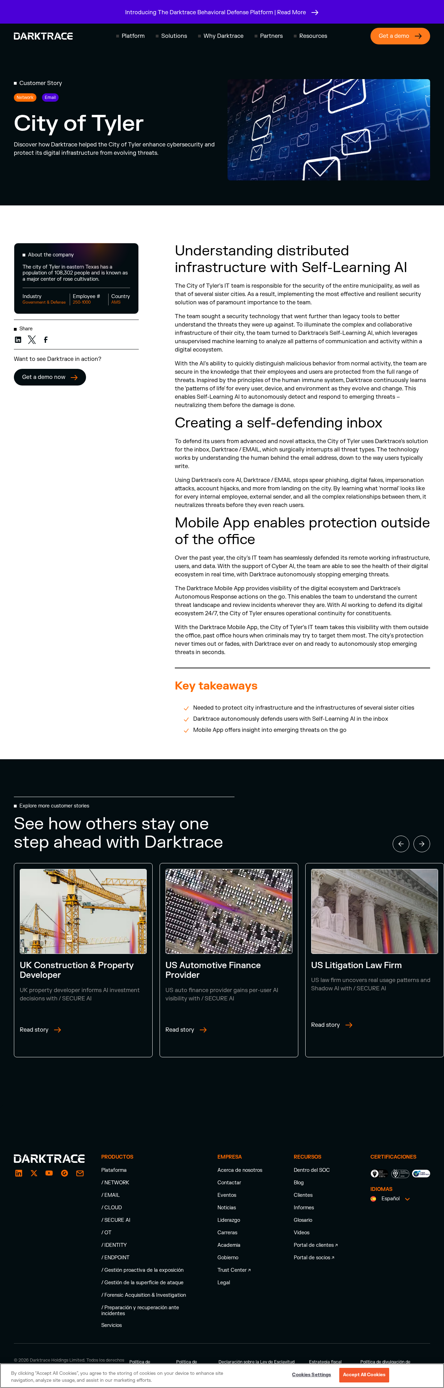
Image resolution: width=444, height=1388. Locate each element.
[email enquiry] (80, 1173)
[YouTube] (49, 1173)
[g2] (64, 1173)
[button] (130, 36)
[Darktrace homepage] (43, 36)
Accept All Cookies (364, 1375)
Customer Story (40, 83)
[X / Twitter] (34, 1173)
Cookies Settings (311, 1375)
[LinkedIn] (19, 1173)
